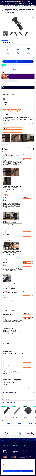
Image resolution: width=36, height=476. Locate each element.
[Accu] (4, 1)
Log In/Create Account (26, 446)
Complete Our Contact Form (27, 451)
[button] (33, 16)
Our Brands (14, 450)
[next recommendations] (33, 427)
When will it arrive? (31, 64)
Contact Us (24, 452)
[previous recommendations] (31, 427)
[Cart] (33, 1)
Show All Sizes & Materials (8, 7)
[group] (18, 23)
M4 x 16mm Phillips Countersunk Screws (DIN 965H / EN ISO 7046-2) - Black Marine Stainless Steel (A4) (6, 419)
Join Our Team (5, 452)
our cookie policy (30, 466)
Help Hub (4, 450)
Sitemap (14, 452)
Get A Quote (15, 71)
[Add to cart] (9, 423)
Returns (4, 449)
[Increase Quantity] (3, 58)
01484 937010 (32, 3)
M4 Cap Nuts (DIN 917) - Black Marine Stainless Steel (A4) (27, 418)
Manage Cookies (15, 451)
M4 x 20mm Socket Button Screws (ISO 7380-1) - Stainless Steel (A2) (17, 418)
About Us (4, 451)
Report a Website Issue (16, 449)
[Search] (19, 1)
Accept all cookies (18, 471)
